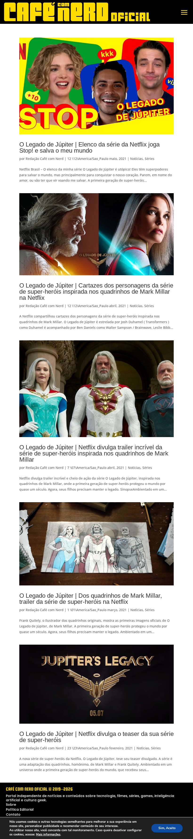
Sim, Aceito (167, 828)
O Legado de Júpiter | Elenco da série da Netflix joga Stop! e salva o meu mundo (89, 147)
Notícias (136, 158)
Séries (149, 158)
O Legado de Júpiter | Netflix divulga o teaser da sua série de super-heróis (96, 736)
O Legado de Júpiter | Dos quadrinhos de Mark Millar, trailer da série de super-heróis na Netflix (90, 598)
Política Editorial (20, 809)
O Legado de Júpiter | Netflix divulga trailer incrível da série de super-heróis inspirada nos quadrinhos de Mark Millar (93, 453)
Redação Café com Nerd (45, 158)
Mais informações (48, 834)
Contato (13, 814)
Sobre (11, 804)
